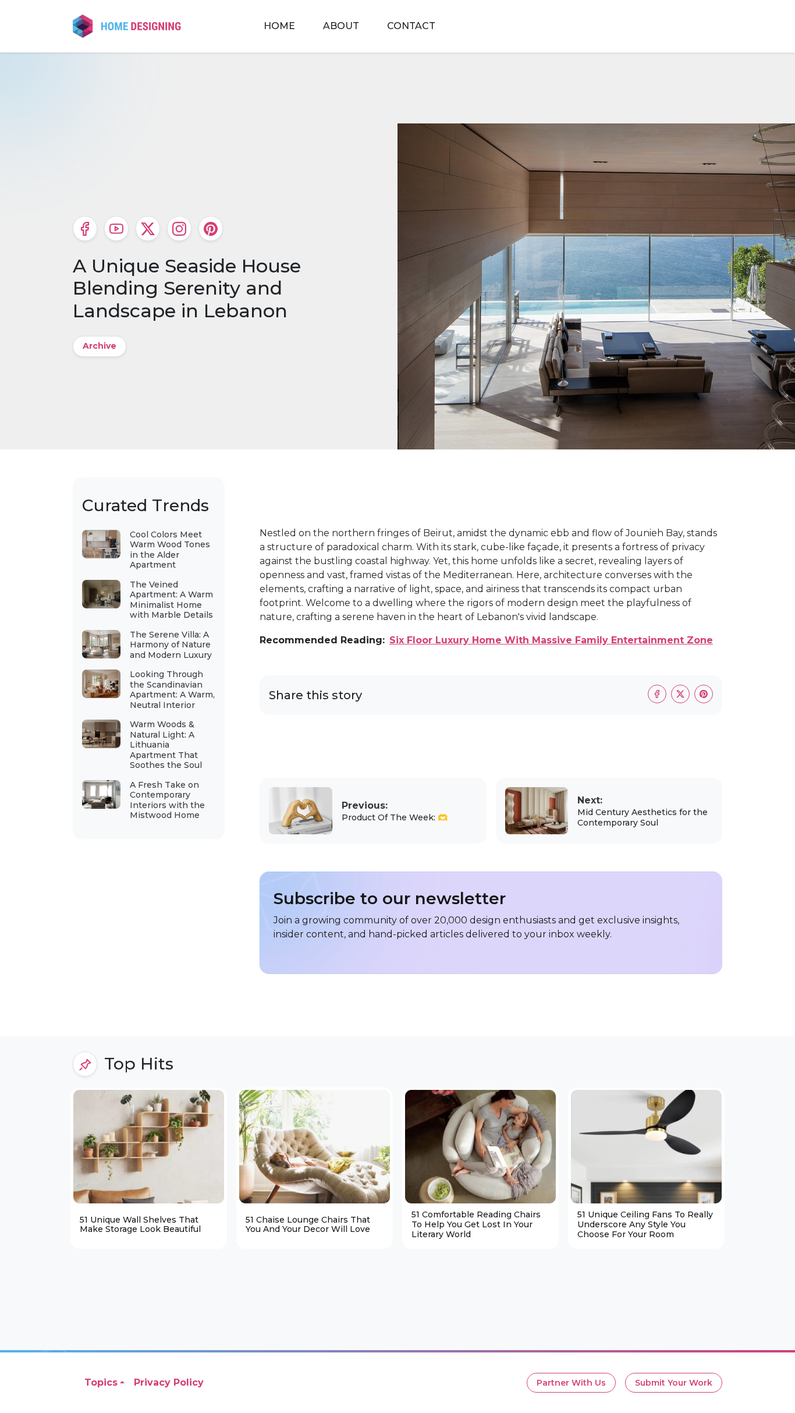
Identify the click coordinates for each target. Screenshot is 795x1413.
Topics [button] (101, 1382)
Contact (411, 25)
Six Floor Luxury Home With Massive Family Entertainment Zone (551, 640)
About (341, 25)
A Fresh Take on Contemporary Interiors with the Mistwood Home (167, 800)
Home (279, 25)
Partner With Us (571, 1382)
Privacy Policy (169, 1382)
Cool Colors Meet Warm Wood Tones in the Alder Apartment (170, 550)
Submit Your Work (673, 1382)
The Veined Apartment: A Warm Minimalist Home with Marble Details (171, 600)
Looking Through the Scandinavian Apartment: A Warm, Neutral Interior (172, 689)
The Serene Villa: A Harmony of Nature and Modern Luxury (171, 644)
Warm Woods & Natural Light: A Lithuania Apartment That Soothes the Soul (166, 744)
